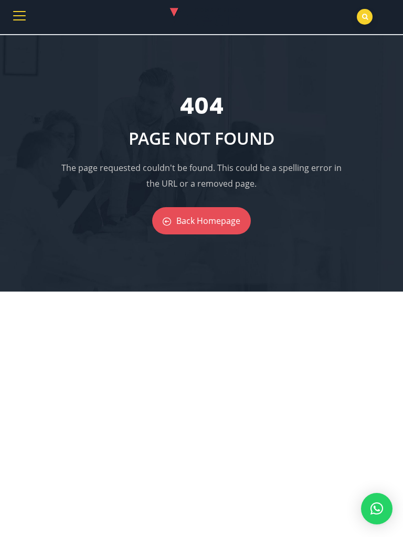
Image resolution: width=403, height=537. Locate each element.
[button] (377, 508)
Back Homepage (208, 221)
